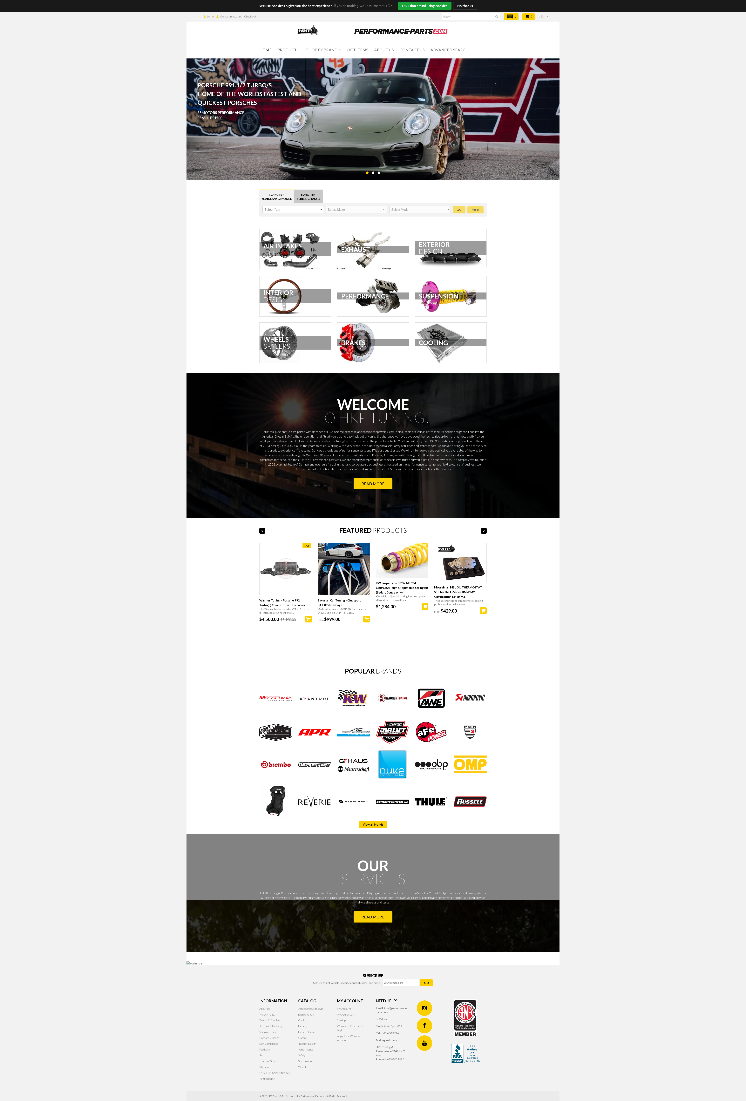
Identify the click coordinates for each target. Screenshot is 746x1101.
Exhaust (303, 1026)
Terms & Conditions (271, 1020)
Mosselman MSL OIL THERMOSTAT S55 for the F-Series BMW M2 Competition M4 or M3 (458, 592)
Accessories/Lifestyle (310, 1008)
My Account (344, 1008)
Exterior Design (307, 1032)
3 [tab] (379, 183)
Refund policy (267, 1078)
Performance (305, 1049)
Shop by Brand (321, 49)
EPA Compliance (268, 1043)
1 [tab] (367, 183)
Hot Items (357, 49)
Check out (250, 16)
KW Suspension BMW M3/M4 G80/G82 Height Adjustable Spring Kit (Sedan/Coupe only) (402, 587)
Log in (210, 16)
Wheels (302, 1067)
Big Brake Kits (306, 1014)
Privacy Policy (267, 1014)
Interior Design (307, 1043)
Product (287, 49)
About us (384, 49)
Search (263, 1055)
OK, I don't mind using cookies (424, 6)
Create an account (231, 16)
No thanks (465, 6)
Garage (302, 1037)
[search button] (496, 17)
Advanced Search (450, 49)
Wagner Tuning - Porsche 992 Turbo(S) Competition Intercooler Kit (284, 603)
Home (265, 49)
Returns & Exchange (271, 1026)
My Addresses (345, 1014)
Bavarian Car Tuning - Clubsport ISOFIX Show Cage (339, 603)
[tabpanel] (373, 119)
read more (373, 917)
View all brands (373, 824)
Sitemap (263, 1067)
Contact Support (269, 1037)
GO (426, 982)
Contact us (412, 49)
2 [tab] (373, 183)
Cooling (302, 1020)
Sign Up (341, 1020)
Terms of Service (269, 1061)
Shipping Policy (267, 1032)
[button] (511, 16)
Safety (301, 1055)
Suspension (305, 1061)
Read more (373, 483)
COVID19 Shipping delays (274, 1072)
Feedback (264, 1049)
